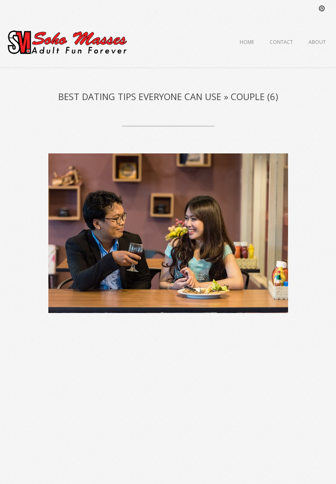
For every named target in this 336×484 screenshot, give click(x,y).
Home (247, 42)
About (317, 42)
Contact (281, 42)
